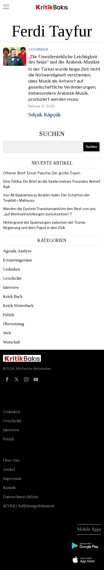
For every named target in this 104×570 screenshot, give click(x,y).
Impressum (12, 478)
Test (7, 390)
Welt (7, 333)
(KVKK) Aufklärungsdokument (28, 506)
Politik (8, 315)
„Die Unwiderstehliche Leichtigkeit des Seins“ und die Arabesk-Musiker (64, 59)
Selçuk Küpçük (44, 114)
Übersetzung (13, 324)
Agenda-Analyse (17, 251)
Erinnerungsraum (17, 260)
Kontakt (9, 487)
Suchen (52, 133)
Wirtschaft (11, 342)
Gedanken (38, 49)
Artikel (9, 469)
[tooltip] (7, 379)
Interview (11, 287)
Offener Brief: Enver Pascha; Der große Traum (41, 173)
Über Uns (11, 460)
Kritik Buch (12, 296)
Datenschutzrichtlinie (20, 497)
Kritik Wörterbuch (18, 305)
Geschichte (12, 278)
